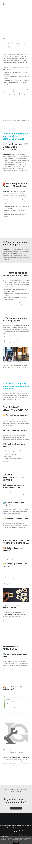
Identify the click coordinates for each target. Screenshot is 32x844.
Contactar (16, 808)
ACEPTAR (16, 842)
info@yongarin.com (15, 827)
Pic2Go (14, 761)
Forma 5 (18, 763)
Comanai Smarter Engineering (18, 759)
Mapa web (8, 827)
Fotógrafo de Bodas (14, 834)
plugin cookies (28, 841)
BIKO (22, 765)
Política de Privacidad (25, 827)
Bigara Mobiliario (16, 757)
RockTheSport (8, 761)
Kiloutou (19, 761)
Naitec (18, 765)
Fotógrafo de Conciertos (24, 834)
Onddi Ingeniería (7, 757)
